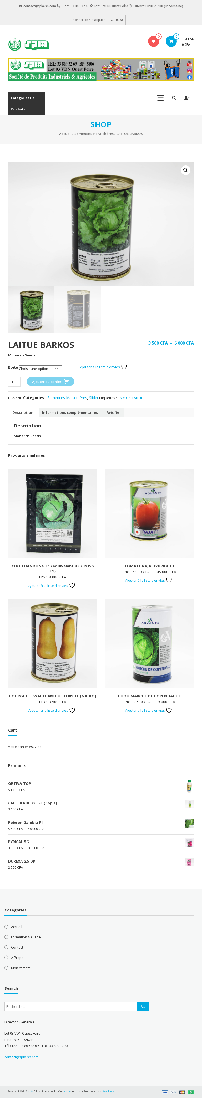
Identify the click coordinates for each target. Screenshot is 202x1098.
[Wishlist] (153, 41)
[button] (185, 170)
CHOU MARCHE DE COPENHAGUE (149, 695)
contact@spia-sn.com (21, 1057)
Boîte (13, 367)
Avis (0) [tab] (113, 412)
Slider (93, 397)
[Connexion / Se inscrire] (187, 98)
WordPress (109, 1091)
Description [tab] (22, 412)
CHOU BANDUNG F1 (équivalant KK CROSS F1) (53, 568)
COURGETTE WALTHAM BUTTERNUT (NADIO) (52, 695)
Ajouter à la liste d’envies (100, 367)
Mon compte (21, 967)
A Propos (18, 957)
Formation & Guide (26, 937)
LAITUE (137, 397)
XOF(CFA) (117, 20)
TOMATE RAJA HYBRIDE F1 (149, 565)
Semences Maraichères (94, 133)
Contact (17, 947)
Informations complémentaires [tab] (70, 412)
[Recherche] (143, 1006)
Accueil (65, 133)
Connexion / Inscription (89, 20)
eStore (68, 1091)
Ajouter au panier (47, 381)
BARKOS (124, 397)
